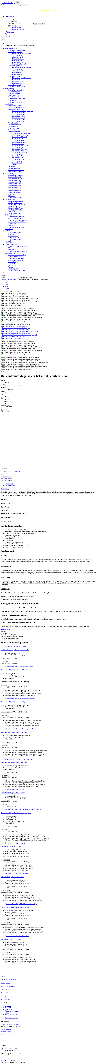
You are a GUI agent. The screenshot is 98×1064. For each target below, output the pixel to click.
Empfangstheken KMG (15, 210)
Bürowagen (8, 243)
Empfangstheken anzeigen (16, 201)
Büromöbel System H (15, 66)
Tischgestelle (12, 166)
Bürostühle (8, 230)
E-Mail (10, 21)
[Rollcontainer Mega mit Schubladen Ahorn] (14, 326)
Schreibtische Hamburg (19, 142)
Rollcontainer (9, 229)
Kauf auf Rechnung (6, 1029)
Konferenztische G (18, 59)
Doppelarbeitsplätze (14, 93)
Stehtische (11, 225)
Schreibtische (9, 104)
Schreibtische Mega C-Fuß (20, 135)
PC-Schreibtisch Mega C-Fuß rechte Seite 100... (15, 907)
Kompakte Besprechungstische (17, 220)
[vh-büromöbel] (8, 3)
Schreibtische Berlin (18, 140)
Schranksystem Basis (14, 180)
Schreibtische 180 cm (18, 114)
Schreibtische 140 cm (18, 118)
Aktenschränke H (17, 71)
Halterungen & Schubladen (16, 258)
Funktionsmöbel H (18, 74)
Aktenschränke (9, 173)
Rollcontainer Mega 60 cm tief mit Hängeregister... (16, 702)
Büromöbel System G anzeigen (21, 53)
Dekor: (3, 410)
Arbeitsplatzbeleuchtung (15, 260)
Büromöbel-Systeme (11, 48)
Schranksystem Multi (14, 185)
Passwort (11, 23)
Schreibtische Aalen (18, 154)
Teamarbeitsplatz (13, 130)
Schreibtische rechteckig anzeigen (22, 111)
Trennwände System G (19, 64)
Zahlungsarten (9, 1009)
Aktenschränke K (17, 81)
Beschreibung (9, 484)
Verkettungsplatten (14, 168)
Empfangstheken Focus (15, 208)
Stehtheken (11, 211)
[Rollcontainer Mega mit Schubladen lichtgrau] (15, 328)
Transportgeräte (13, 269)
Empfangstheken (10, 199)
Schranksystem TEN (14, 187)
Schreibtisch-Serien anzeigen (21, 133)
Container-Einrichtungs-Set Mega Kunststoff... (15, 650)
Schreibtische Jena (17, 147)
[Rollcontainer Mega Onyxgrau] (11, 338)
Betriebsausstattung (10, 253)
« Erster (7, 283)
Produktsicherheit (10, 485)
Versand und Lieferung (11, 1011)
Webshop (3, 1060)
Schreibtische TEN (18, 159)
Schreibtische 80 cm (18, 121)
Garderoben (12, 262)
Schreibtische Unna (18, 144)
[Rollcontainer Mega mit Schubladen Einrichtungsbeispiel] (19, 335)
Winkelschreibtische (14, 123)
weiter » (7, 286)
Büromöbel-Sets (9, 88)
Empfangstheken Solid (15, 203)
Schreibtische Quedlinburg (20, 152)
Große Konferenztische (15, 218)
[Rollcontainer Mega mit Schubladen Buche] (14, 329)
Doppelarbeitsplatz (14, 128)
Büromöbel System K (15, 76)
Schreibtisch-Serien (14, 131)
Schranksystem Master (15, 184)
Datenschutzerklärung (11, 1014)
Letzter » (7, 288)
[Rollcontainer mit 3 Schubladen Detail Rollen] (15, 333)
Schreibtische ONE (18, 161)
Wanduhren (11, 263)
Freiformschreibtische (14, 125)
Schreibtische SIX (17, 158)
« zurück (7, 284)
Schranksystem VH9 (14, 182)
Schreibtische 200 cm (18, 112)
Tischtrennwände (13, 248)
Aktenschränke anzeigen (15, 175)
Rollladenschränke (14, 192)
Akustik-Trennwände (11, 244)
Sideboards (11, 196)
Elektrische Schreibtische (16, 107)
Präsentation (12, 265)
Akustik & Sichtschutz (15, 256)
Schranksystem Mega (14, 177)
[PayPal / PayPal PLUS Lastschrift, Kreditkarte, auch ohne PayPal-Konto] (8, 1042)
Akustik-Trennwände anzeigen (17, 246)
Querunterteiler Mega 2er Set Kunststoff (13, 793)
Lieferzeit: (4, 384)
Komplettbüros (12, 100)
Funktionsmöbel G (18, 62)
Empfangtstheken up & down (17, 204)
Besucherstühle (13, 236)
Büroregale (8, 241)
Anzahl (3, 475)
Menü (3, 40)
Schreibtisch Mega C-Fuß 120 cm (11, 846)
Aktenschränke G (17, 57)
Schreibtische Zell (17, 138)
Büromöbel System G (15, 52)
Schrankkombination (14, 190)
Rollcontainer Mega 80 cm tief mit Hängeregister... (16, 813)
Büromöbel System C (14, 85)
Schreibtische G (17, 55)
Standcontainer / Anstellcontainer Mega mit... (14, 732)
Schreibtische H (17, 69)
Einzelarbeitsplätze (14, 92)
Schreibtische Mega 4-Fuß (20, 145)
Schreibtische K (17, 79)
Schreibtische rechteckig (15, 109)
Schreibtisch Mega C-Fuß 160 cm (11, 939)
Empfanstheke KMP (14, 206)
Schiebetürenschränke (15, 189)
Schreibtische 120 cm (18, 119)
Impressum (8, 1006)
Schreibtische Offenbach (19, 137)
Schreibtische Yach (18, 156)
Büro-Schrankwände (14, 97)
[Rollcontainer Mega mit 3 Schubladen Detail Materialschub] (19, 331)
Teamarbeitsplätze (13, 95)
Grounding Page (5, 999)
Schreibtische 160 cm (18, 116)
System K (11, 194)
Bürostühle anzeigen (14, 232)
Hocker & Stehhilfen (14, 237)
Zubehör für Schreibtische (16, 170)
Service (7, 1013)
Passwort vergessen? (18, 29)
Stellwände (11, 249)
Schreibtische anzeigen (15, 105)
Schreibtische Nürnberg (19, 149)
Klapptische (12, 223)
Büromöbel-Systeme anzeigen (17, 50)
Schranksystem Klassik (15, 178)
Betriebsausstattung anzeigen (17, 255)
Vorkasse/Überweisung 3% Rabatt (10, 1024)
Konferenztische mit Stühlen (17, 98)
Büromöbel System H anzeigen (21, 67)
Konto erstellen (16, 27)
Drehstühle (11, 234)
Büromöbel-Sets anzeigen (16, 90)
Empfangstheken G (18, 60)
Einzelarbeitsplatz (13, 126)
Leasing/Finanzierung (6, 1031)
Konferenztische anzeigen (16, 217)
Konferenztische (9, 215)
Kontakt (3, 976)
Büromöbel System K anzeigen (21, 78)
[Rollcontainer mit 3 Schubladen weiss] (13, 336)
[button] (10, 16)
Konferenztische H (18, 72)
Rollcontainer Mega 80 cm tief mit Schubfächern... (16, 670)
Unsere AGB (9, 1007)
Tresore (10, 267)
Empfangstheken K (18, 83)
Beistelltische (12, 164)
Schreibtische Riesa (18, 151)
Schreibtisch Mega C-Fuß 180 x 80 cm (12, 877)
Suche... (31, 5)
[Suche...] (23, 5)
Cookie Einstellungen (11, 1018)
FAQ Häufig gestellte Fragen (8, 979)
